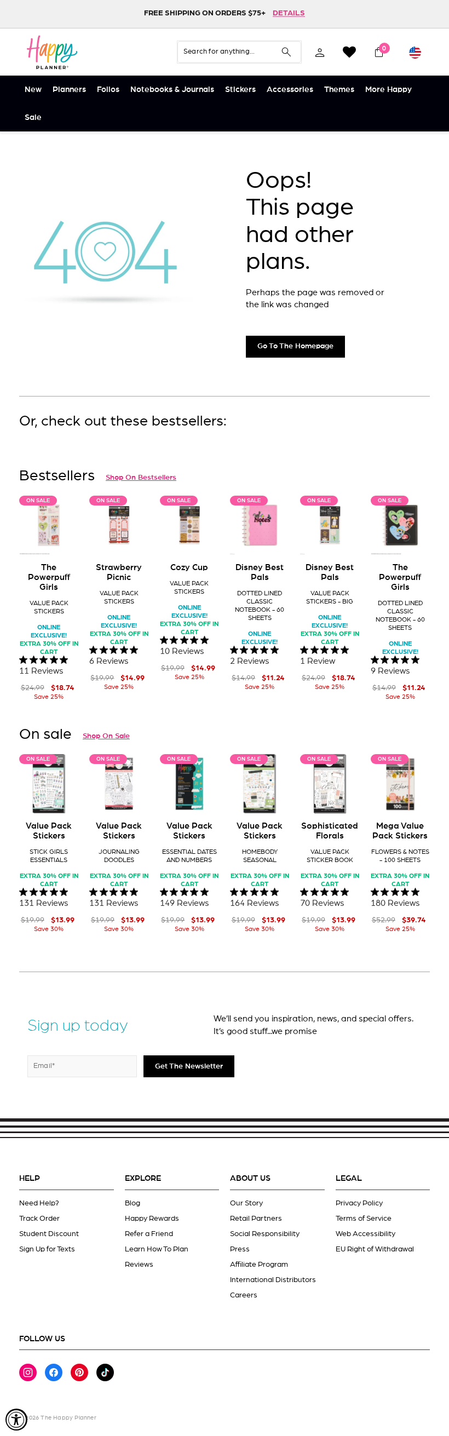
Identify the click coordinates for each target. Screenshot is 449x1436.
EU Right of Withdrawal (375, 1249)
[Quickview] (62, 538)
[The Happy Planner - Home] (52, 52)
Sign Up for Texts (47, 1249)
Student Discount (49, 1234)
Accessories (290, 89)
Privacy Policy (359, 1203)
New (33, 89)
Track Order (39, 1218)
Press (240, 1249)
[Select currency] (415, 52)
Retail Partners (256, 1218)
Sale (33, 117)
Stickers (240, 89)
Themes (339, 89)
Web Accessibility (365, 1234)
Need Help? (39, 1203)
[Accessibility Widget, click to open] (16, 1420)
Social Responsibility (265, 1234)
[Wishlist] (349, 52)
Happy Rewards (152, 1218)
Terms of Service (364, 1218)
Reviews (139, 1264)
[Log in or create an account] (319, 52)
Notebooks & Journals (172, 89)
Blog (132, 1203)
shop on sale (106, 736)
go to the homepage (295, 346)
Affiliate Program (259, 1264)
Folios (108, 89)
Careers (243, 1295)
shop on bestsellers (141, 477)
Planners (69, 89)
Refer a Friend (149, 1234)
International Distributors (273, 1280)
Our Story (246, 1203)
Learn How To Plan (156, 1249)
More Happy (388, 89)
